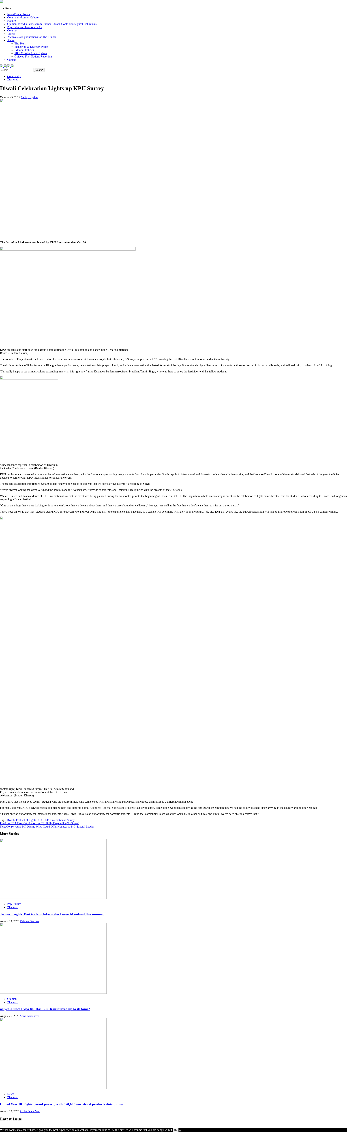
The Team (20, 43)
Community (22, 17)
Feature (11, 20)
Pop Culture (24, 27)
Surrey (71, 820)
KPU (40, 820)
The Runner (7, 8)
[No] (180, 1130)
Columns (12, 30)
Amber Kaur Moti (30, 1111)
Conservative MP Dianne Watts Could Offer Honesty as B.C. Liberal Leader (47, 826)
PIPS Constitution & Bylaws (30, 53)
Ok (175, 1130)
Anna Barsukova (29, 1016)
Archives (31, 37)
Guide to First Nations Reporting (33, 56)
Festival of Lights (26, 820)
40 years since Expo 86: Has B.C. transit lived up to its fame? (45, 1009)
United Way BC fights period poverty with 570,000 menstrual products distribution (61, 1104)
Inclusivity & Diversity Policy (31, 46)
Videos (11, 33)
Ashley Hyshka (29, 97)
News (18, 14)
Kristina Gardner (29, 921)
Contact (11, 59)
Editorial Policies (24, 50)
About (10, 40)
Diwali (11, 820)
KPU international (55, 820)
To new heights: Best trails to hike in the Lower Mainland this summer (52, 914)
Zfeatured (12, 79)
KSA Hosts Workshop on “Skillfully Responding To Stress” (39, 823)
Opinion (52, 23)
